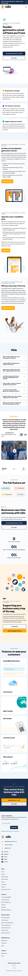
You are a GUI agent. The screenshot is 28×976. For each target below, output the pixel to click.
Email (2, 956)
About (2, 945)
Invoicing (3, 905)
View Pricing (6, 250)
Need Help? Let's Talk (14, 800)
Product (3, 874)
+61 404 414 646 (9, 845)
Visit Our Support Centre (14, 631)
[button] (25, 6)
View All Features (7, 181)
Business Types (4, 877)
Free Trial (14, 58)
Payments (3, 907)
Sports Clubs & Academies (7, 922)
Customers (3, 884)
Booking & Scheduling (6, 910)
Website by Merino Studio (14, 963)
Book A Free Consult (8, 308)
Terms (14, 968)
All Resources (4, 940)
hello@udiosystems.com (11, 841)
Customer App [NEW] (6, 897)
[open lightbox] (14, 450)
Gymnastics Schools (6, 928)
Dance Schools (4, 930)
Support (3, 887)
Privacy (14, 965)
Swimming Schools (5, 917)
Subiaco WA (4, 953)
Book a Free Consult (5, 889)
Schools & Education (6, 925)
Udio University (4, 879)
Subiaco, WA (8, 848)
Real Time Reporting (5, 902)
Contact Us (14, 626)
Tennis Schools (4, 920)
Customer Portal (5, 899)
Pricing (2, 882)
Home (2, 871)
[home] (6, 7)
